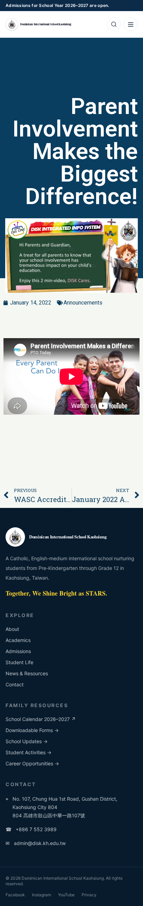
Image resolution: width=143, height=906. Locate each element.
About (12, 629)
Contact (15, 684)
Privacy (89, 894)
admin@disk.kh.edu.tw (36, 843)
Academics (18, 640)
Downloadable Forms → (32, 730)
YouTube (66, 894)
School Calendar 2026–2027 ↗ (41, 719)
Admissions (18, 651)
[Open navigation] (130, 24)
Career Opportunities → (32, 763)
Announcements (83, 302)
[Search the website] (114, 24)
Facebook (15, 894)
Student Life (19, 662)
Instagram (41, 894)
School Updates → (27, 741)
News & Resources (27, 673)
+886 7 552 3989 (31, 829)
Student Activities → (28, 752)
